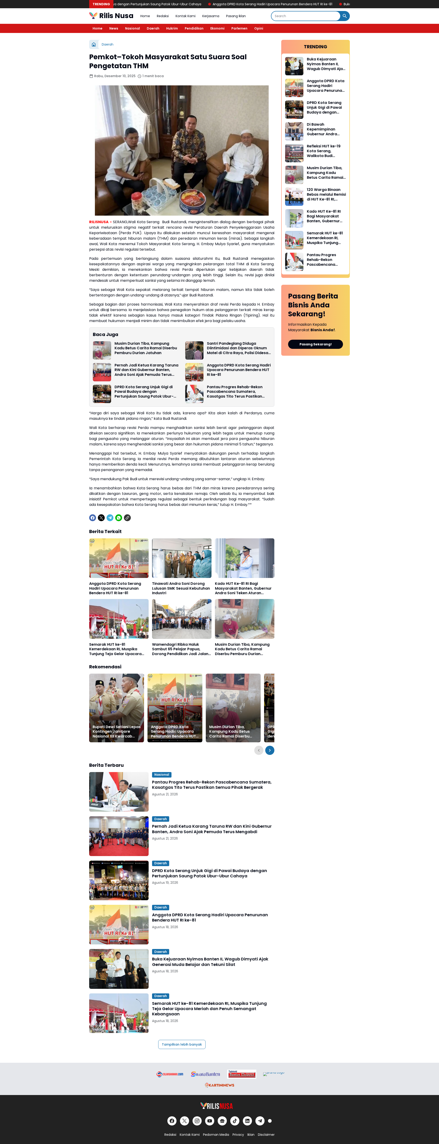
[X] (101, 517)
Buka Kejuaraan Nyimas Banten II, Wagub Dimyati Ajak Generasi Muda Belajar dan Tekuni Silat (335, 4)
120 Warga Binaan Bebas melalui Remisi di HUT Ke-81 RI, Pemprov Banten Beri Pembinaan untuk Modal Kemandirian (326, 194)
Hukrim (172, 28)
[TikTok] (234, 1120)
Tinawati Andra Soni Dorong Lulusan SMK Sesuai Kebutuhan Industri (181, 588)
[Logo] (219, 1105)
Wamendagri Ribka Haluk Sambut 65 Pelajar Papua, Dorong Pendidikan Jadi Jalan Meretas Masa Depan (180, 649)
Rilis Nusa (116, 15)
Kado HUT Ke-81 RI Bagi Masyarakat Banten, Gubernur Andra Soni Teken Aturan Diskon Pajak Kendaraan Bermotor (243, 588)
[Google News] (222, 1120)
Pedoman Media (216, 1134)
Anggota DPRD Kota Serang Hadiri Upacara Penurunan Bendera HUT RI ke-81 (190, 4)
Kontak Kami (185, 16)
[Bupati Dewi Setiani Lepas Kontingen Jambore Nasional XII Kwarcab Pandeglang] (116, 708)
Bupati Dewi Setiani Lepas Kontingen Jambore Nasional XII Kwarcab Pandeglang (117, 732)
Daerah (153, 28)
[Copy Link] (127, 517)
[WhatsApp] (118, 517)
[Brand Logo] (169, 1074)
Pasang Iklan (236, 16)
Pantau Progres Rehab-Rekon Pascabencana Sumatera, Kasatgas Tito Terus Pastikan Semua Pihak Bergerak (234, 392)
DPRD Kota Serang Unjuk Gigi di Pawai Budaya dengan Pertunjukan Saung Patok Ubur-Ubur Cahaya (144, 392)
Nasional (132, 28)
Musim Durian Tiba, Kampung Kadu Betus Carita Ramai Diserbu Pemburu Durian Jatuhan (146, 348)
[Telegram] (110, 517)
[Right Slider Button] (269, 750)
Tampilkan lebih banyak (182, 1044)
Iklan (250, 1134)
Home (145, 16)
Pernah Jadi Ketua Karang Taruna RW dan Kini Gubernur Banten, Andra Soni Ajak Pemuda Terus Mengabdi (146, 370)
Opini (258, 28)
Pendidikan (194, 28)
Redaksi (163, 16)
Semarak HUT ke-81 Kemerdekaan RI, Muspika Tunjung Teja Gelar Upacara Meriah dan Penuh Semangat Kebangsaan (116, 649)
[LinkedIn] (247, 1120)
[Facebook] (92, 517)
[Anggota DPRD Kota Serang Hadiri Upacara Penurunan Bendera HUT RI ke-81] (194, 372)
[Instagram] (197, 1120)
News (113, 28)
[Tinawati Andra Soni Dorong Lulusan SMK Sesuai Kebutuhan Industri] (181, 558)
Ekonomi (217, 28)
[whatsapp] (270, 1121)
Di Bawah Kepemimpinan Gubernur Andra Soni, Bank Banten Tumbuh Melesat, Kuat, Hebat (323, 129)
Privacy (238, 1134)
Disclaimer (266, 1134)
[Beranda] (93, 44)
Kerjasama (210, 16)
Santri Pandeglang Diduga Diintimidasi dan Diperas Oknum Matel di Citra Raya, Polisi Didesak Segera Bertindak (238, 348)
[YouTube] (209, 1120)
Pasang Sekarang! (316, 344)
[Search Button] (344, 16)
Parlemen (239, 28)
